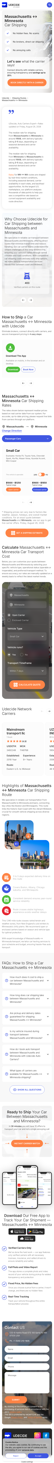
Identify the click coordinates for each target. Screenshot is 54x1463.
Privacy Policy (17, 1417)
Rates (11, 174)
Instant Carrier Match (27, 1143)
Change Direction (12, 430)
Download (13, 369)
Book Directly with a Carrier (27, 82)
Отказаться (15, 1455)
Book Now (28, 369)
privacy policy (15, 1412)
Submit (16, 1399)
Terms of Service (35, 1417)
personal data (28, 1450)
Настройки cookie (27, 1462)
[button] (23, 300)
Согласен (38, 1455)
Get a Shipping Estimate (29, 533)
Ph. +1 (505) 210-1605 (19, 1341)
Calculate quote (29, 684)
